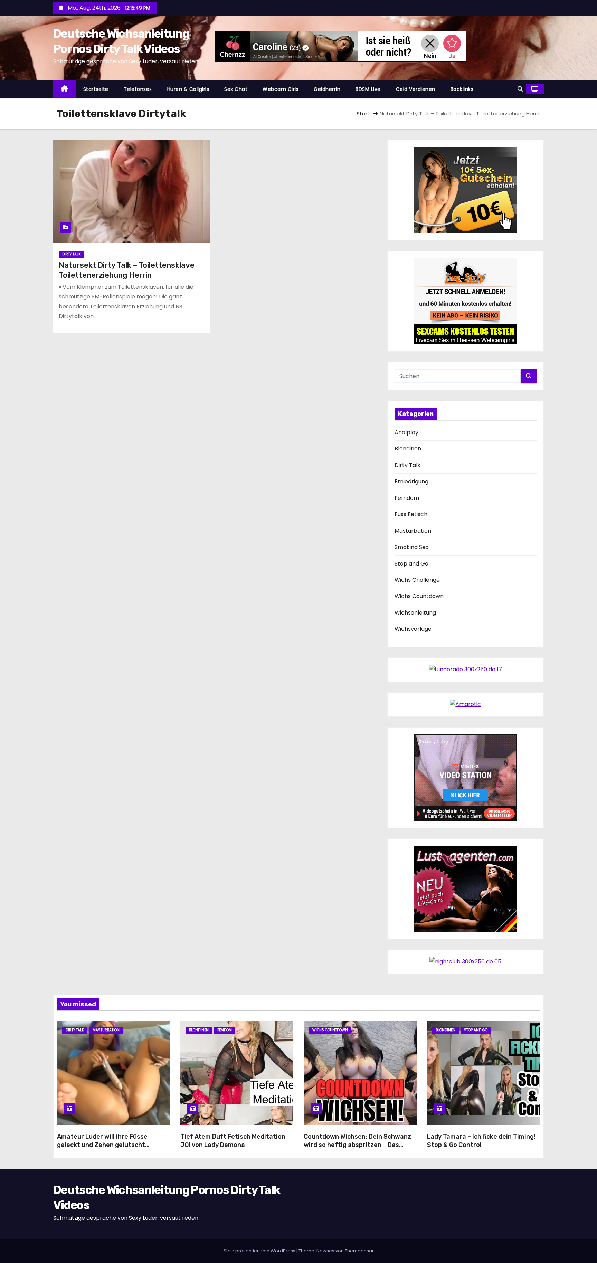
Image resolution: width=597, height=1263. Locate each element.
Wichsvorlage (413, 629)
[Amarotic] (465, 704)
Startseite (95, 89)
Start (363, 113)
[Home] (64, 89)
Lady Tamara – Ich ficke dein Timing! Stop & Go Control (481, 1141)
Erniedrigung (411, 481)
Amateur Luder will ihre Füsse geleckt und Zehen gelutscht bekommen (102, 1145)
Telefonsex (138, 89)
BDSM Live (368, 89)
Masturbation (413, 531)
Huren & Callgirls (188, 89)
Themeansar (359, 1250)
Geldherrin (327, 89)
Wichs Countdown (419, 596)
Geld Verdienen (415, 89)
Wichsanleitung (415, 613)
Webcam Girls (280, 89)
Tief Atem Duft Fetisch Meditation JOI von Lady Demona (232, 1141)
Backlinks (462, 89)
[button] (520, 89)
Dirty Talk (71, 254)
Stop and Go (411, 564)
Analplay (406, 432)
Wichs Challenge (417, 580)
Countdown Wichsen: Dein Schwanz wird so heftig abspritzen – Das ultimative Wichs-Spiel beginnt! (357, 1145)
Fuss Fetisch (411, 514)
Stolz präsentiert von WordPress (260, 1250)
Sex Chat (235, 89)
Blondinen (408, 449)
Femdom (407, 498)
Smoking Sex (411, 547)
